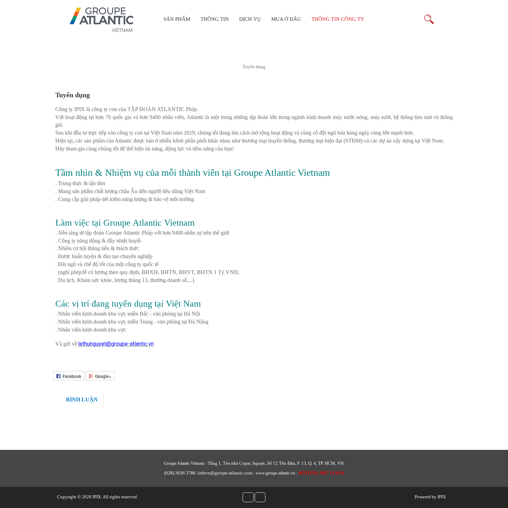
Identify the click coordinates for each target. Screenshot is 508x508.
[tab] (79, 399)
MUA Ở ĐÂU (286, 19)
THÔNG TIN (214, 19)
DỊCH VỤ (250, 19)
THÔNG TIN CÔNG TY (337, 19)
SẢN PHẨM (176, 19)
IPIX (97, 496)
